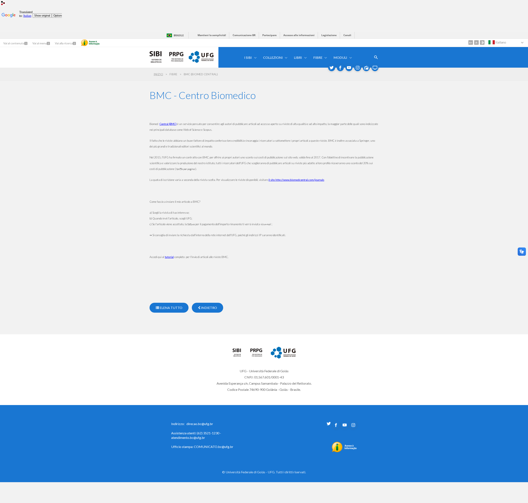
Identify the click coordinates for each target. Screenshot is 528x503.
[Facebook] (340, 67)
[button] (248, 57)
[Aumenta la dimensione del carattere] (470, 42)
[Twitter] (331, 67)
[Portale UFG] (201, 61)
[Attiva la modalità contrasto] (482, 42)
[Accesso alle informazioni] (90, 42)
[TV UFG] (374, 67)
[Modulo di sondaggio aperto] (376, 57)
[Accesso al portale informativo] (344, 451)
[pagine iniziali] (239, 355)
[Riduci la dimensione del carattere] (476, 42)
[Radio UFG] (366, 67)
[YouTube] (348, 67)
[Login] (3, 3)
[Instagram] (357, 67)
